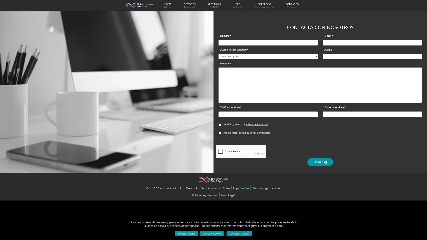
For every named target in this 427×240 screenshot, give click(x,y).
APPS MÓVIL (214, 5)
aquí (281, 226)
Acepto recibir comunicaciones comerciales (247, 132)
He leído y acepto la (246, 124)
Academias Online (219, 188)
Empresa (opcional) (334, 107)
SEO (238, 5)
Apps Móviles (241, 188)
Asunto (328, 49)
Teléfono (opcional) (230, 107)
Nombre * (225, 35)
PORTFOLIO (264, 5)
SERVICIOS (190, 5)
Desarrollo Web (196, 188)
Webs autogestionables (266, 188)
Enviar (318, 162)
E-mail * (328, 35)
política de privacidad (257, 124)
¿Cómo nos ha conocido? (234, 49)
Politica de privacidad (205, 195)
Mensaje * (226, 63)
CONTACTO (292, 5)
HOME (167, 5)
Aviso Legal (228, 195)
